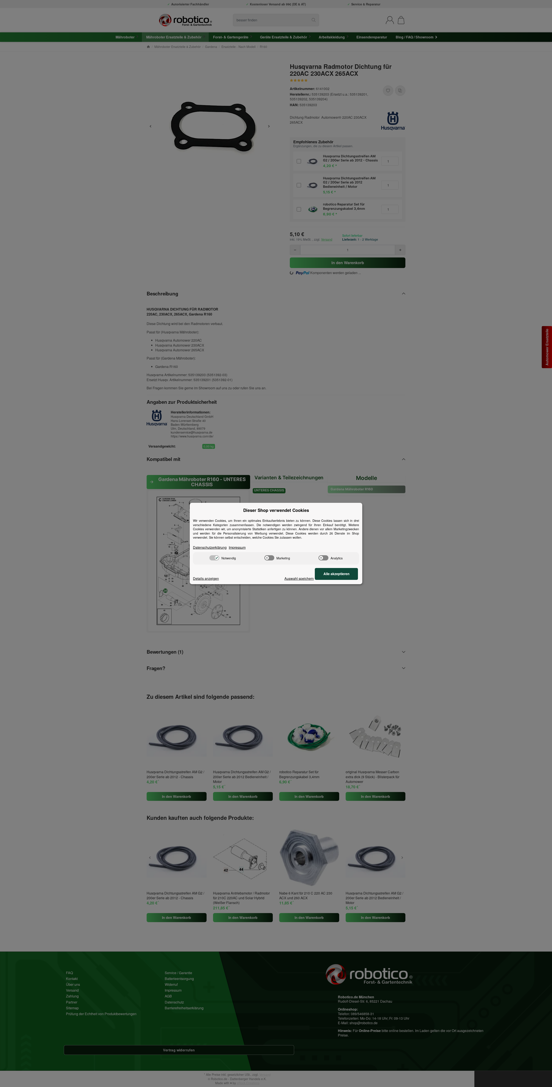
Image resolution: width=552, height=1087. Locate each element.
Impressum (237, 547)
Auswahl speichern (299, 578)
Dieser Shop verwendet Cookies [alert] (276, 510)
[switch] (214, 557)
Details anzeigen (206, 578)
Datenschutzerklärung (210, 547)
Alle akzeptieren (336, 573)
